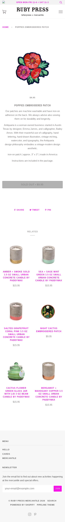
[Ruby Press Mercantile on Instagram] (29, 515)
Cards (6, 454)
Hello (5, 450)
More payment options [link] (32, 201)
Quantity (32, 168)
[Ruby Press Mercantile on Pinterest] (35, 515)
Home (5, 27)
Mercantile (9, 458)
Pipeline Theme (46, 505)
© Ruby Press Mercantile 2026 (27, 501)
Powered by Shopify (22, 505)
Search (51, 501)
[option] (32, 66)
